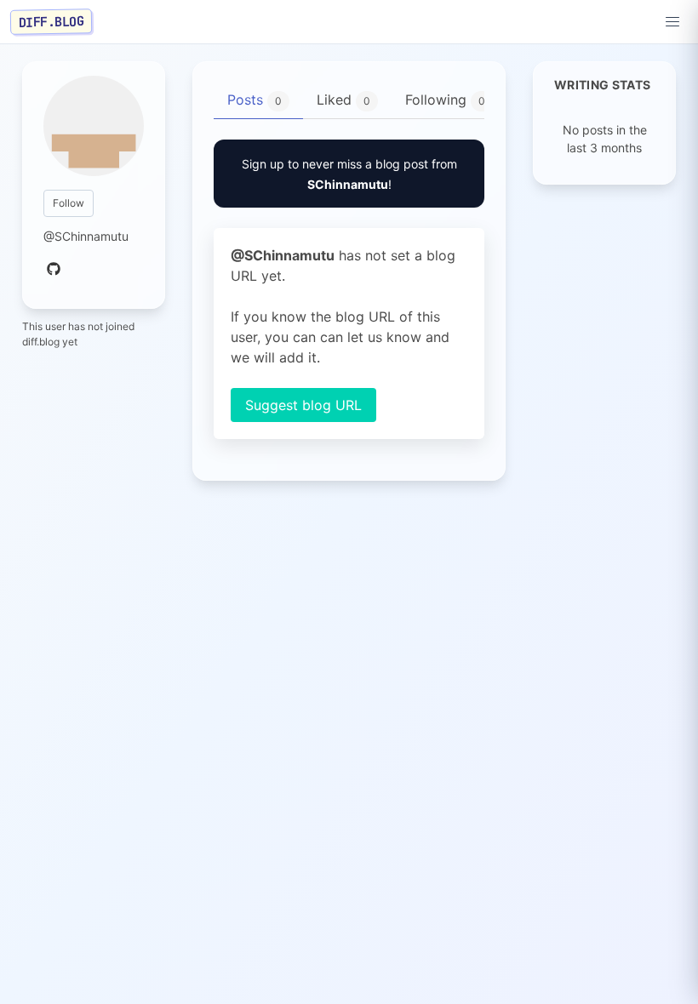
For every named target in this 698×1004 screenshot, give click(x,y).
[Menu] (672, 22)
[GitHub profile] (53, 270)
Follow (68, 203)
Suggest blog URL (303, 405)
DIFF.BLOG (51, 21)
